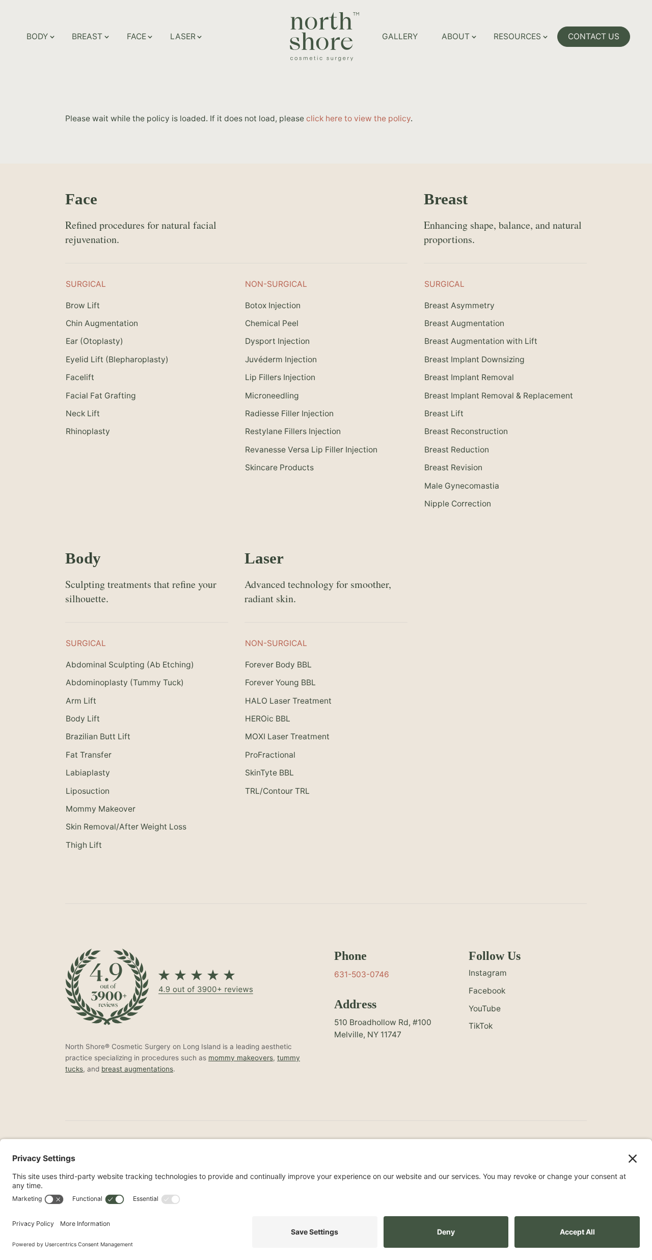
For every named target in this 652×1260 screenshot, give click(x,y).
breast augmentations (137, 1069)
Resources (517, 36)
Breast (87, 36)
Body (37, 36)
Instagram (488, 973)
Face (136, 36)
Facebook (487, 991)
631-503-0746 (361, 974)
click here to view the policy (358, 118)
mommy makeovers (240, 1058)
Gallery (400, 36)
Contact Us (593, 36)
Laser (183, 36)
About (456, 36)
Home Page (361, 24)
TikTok (481, 1026)
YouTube (485, 1008)
